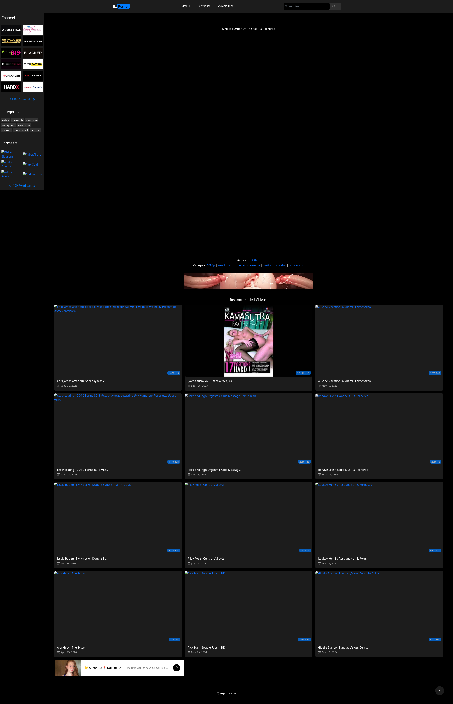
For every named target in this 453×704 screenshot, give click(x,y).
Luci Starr (253, 260)
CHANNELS (225, 6)
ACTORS (204, 6)
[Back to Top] (439, 690)
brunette (239, 265)
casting (268, 265)
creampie (253, 265)
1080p (211, 265)
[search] (334, 6)
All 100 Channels (21, 99)
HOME (186, 6)
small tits (224, 265)
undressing (296, 265)
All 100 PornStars (21, 185)
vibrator (280, 265)
